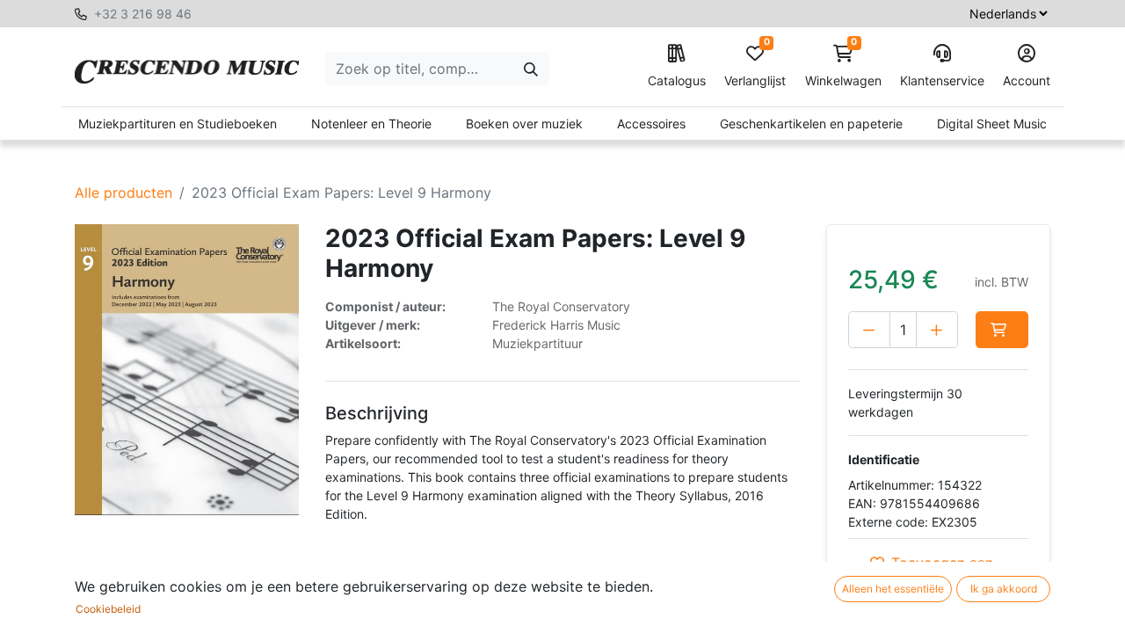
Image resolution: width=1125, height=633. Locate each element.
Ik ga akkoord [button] (1003, 588)
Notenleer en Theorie (371, 123)
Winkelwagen (843, 66)
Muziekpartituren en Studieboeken (177, 123)
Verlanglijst (755, 66)
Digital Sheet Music (992, 123)
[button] (1002, 329)
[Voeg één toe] (937, 329)
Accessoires (651, 123)
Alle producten (123, 192)
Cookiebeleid (108, 608)
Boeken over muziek (524, 123)
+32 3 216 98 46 (143, 13)
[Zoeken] (530, 68)
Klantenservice (942, 80)
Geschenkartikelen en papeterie (811, 123)
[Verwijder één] (869, 329)
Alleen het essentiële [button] (893, 588)
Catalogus (677, 80)
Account (1026, 80)
